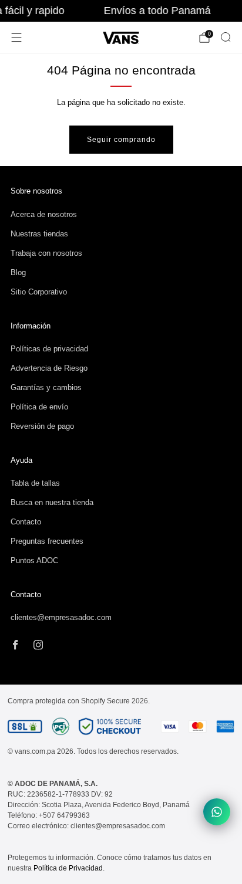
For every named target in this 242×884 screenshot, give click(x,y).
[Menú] (16, 37)
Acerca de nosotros (44, 214)
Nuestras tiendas (39, 233)
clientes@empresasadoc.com (61, 617)
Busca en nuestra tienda (52, 502)
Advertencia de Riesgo (49, 368)
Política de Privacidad (68, 868)
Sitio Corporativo (39, 291)
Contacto (26, 521)
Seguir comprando (121, 140)
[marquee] (121, 11)
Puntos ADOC (34, 560)
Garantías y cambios (46, 387)
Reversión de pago (42, 426)
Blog (18, 272)
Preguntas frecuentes (47, 541)
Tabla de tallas (35, 483)
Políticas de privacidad (49, 348)
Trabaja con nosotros (46, 253)
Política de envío (39, 406)
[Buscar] (225, 37)
